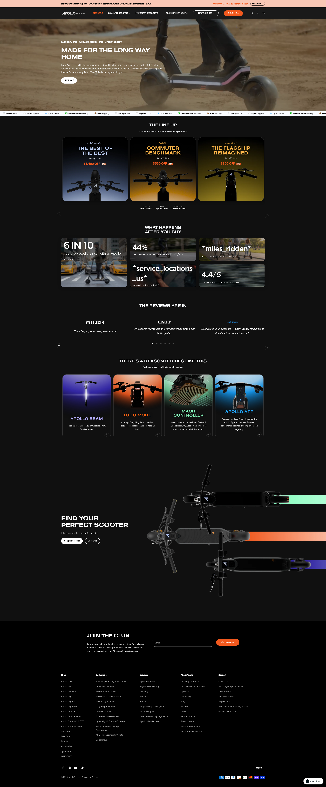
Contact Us (223, 681)
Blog (183, 701)
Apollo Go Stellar (69, 691)
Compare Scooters (72, 541)
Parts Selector (225, 691)
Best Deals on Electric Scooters (110, 696)
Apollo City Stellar (69, 706)
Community (186, 696)
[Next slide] (106, 434)
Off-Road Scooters (104, 711)
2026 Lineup (101, 740)
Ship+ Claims (224, 701)
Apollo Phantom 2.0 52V (72, 721)
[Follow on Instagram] (69, 768)
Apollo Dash (66, 681)
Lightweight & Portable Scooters (110, 721)
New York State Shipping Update (233, 706)
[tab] (152, 343)
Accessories (66, 746)
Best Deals (98, 13)
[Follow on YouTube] (76, 768)
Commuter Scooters (118, 13)
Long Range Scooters (105, 706)
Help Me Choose (204, 13)
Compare (65, 731)
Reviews (184, 706)
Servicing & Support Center (231, 686)
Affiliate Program (147, 711)
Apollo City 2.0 (68, 701)
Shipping (144, 696)
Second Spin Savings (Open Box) (111, 681)
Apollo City (66, 696)
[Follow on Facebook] (63, 768)
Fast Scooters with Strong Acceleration (107, 728)
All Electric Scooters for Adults (109, 735)
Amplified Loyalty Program (152, 706)
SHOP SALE (69, 80)
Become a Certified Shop (192, 731)
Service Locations (188, 716)
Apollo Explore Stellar (71, 716)
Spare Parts (66, 751)
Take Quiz (65, 736)
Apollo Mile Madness (149, 721)
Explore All (233, 13)
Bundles (65, 741)
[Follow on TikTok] (82, 768)
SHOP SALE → (257, 3)
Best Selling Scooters (105, 701)
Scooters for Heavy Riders (107, 716)
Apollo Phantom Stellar (71, 726)
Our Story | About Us (190, 681)
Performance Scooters (146, 13)
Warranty (144, 691)
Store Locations (188, 721)
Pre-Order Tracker (226, 696)
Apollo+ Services (147, 681)
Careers (184, 711)
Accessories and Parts (176, 13)
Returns (143, 701)
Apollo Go (66, 686)
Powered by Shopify (90, 777)
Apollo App (186, 691)
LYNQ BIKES (66, 756)
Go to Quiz (92, 541)
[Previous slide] (66, 434)
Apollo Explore (68, 711)
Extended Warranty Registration (154, 716)
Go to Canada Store (227, 711)
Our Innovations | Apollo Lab (193, 686)
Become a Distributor (190, 726)
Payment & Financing (149, 686)
